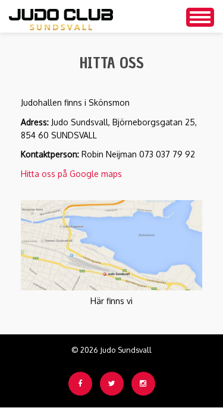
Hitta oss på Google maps (71, 174)
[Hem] (61, 16)
